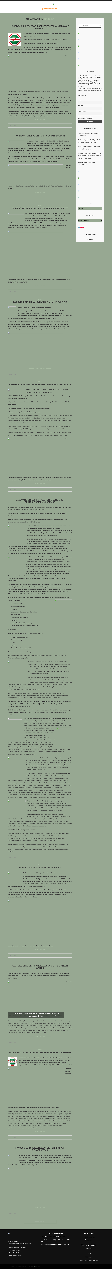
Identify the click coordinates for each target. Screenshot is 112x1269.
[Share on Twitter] (66, 125)
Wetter (50, 10)
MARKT (40, 1145)
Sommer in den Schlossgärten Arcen (40, 868)
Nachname (80, 105)
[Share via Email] (71, 125)
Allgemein (40, 23)
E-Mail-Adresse (82, 111)
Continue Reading (40, 119)
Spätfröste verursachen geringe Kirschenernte (40, 208)
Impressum (78, 10)
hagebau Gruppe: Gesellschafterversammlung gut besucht (40, 27)
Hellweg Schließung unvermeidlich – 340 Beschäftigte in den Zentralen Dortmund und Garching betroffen (90, 156)
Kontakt (68, 10)
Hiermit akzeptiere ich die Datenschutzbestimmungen (85, 117)
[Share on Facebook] (64, 125)
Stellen (41, 9)
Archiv (58, 10)
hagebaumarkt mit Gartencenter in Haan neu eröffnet (40, 1052)
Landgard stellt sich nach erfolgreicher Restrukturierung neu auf (40, 501)
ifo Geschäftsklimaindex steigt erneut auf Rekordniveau (40, 1149)
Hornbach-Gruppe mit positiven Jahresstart (40, 136)
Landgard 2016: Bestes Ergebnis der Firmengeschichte (40, 384)
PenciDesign (37, 1266)
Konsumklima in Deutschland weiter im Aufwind (40, 302)
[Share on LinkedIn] (69, 125)
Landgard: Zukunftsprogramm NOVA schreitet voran (54, 1236)
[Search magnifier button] (100, 26)
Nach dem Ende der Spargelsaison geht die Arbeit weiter (40, 967)
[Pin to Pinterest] (68, 125)
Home (32, 10)
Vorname (80, 100)
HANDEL (40, 133)
